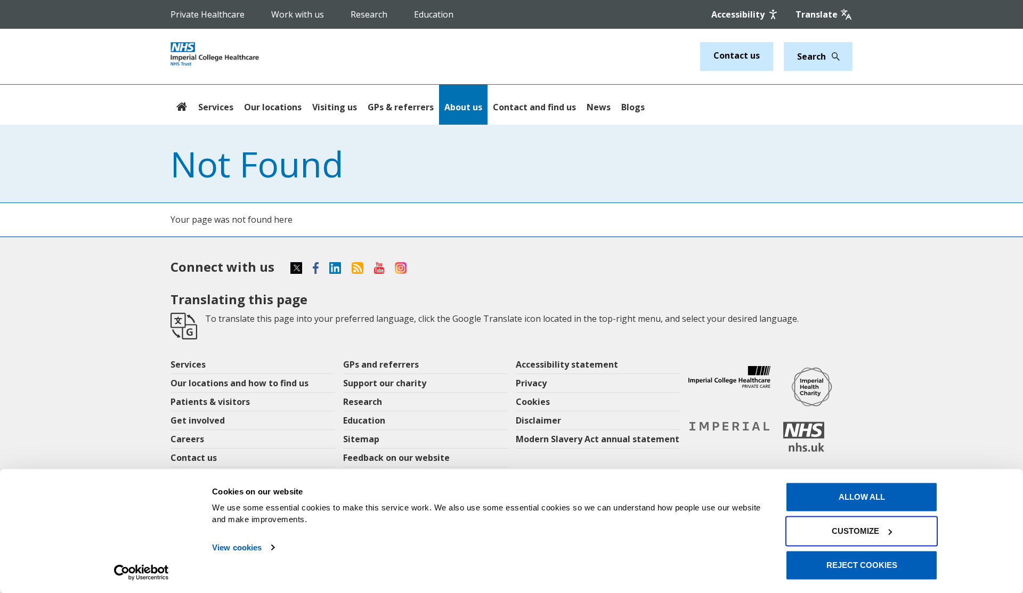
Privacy (531, 383)
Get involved (197, 420)
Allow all (862, 496)
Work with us (297, 14)
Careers (187, 439)
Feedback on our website (396, 458)
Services (215, 107)
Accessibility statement (567, 364)
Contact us (736, 55)
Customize (855, 530)
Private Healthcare (207, 14)
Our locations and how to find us (239, 383)
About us (463, 107)
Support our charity (384, 383)
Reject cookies (861, 565)
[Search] (832, 56)
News (599, 107)
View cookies (237, 547)
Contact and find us (534, 107)
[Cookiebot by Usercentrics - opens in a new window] (141, 572)
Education (433, 14)
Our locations (273, 107)
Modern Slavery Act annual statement (597, 439)
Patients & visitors (210, 402)
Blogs (633, 107)
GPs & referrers (401, 107)
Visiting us (334, 107)
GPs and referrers (381, 364)
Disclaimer (538, 420)
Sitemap (361, 439)
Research (369, 14)
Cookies (533, 402)
